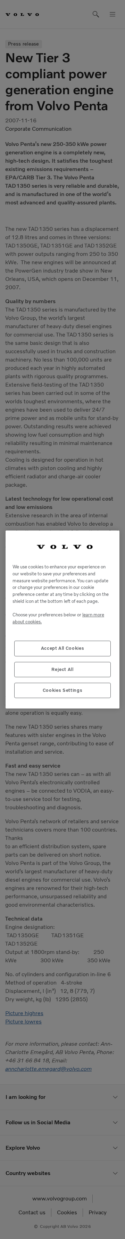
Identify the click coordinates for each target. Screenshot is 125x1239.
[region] (62, 620)
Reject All (62, 669)
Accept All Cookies (62, 648)
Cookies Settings (63, 690)
